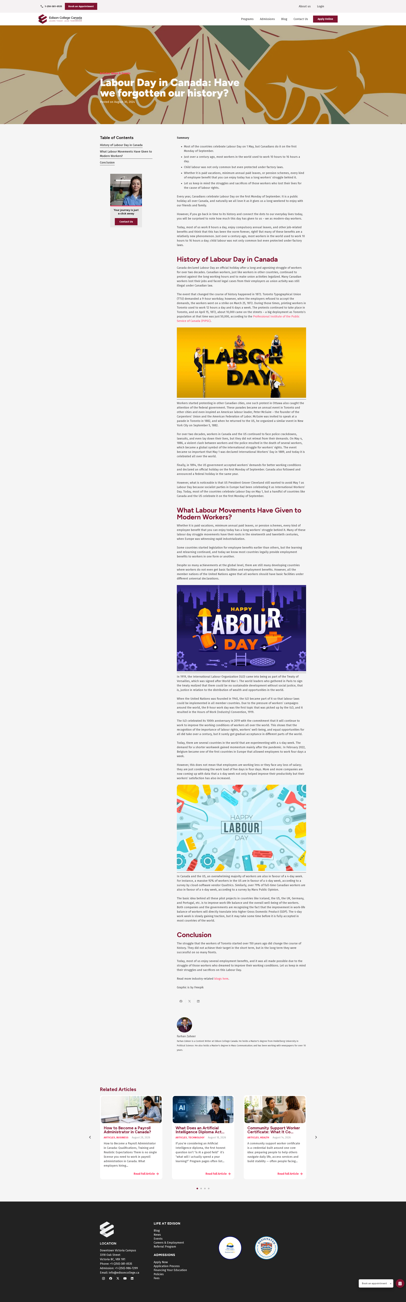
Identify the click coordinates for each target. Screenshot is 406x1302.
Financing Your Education (170, 1270)
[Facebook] (110, 1278)
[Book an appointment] (400, 1283)
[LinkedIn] (132, 1278)
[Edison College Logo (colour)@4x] (60, 19)
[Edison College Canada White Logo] (108, 1229)
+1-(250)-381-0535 (121, 1263)
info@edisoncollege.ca (124, 1272)
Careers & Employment (169, 1242)
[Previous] (90, 1137)
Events (158, 1238)
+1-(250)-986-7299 (126, 1268)
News (157, 1234)
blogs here (221, 978)
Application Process (167, 1266)
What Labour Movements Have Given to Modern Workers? (126, 154)
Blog (157, 1230)
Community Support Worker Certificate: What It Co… (273, 1130)
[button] (197, 1188)
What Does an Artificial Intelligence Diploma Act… (200, 1130)
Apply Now (161, 1262)
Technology (196, 1137)
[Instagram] (103, 1278)
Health (264, 1137)
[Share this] (181, 1001)
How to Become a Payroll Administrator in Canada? (127, 1130)
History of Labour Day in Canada (121, 145)
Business (122, 1137)
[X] (117, 1278)
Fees (157, 1278)
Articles (109, 1137)
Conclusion (107, 162)
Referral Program (165, 1246)
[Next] (316, 1137)
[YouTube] (124, 1278)
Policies (159, 1274)
